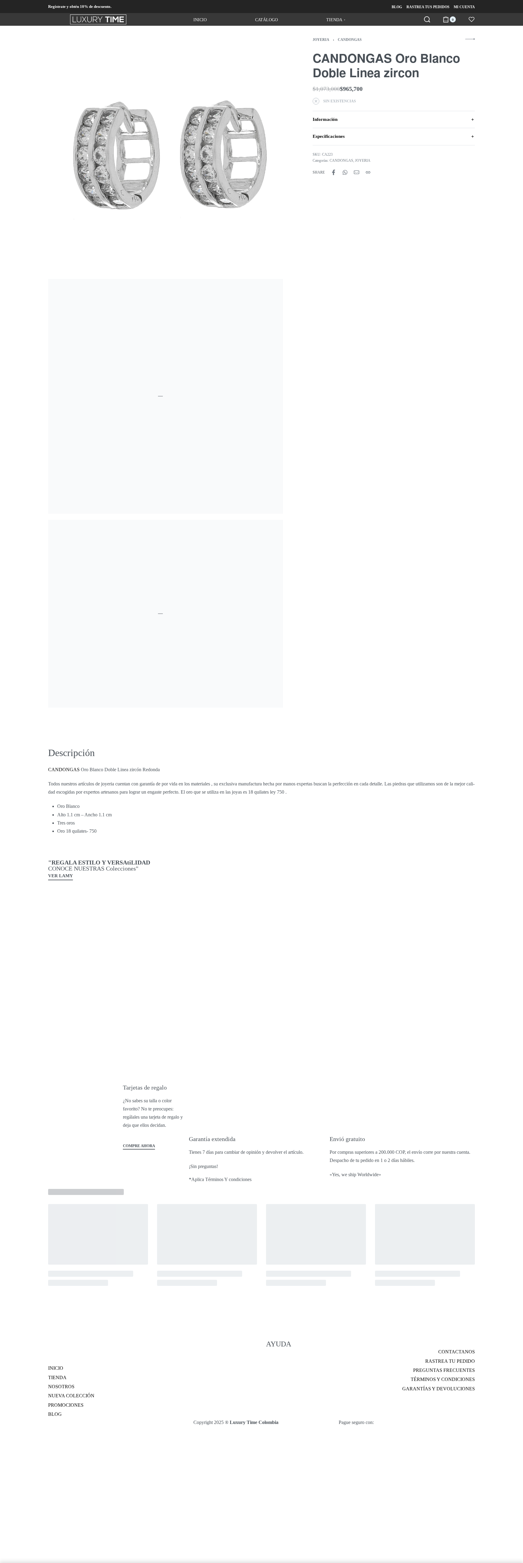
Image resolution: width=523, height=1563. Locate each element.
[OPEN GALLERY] (165, 155)
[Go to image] (34, 766)
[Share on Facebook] (333, 172)
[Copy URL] (368, 172)
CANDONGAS (350, 40)
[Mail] (356, 172)
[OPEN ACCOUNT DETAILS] (471, 19)
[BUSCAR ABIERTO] (427, 19)
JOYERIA (321, 40)
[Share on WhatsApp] (345, 172)
